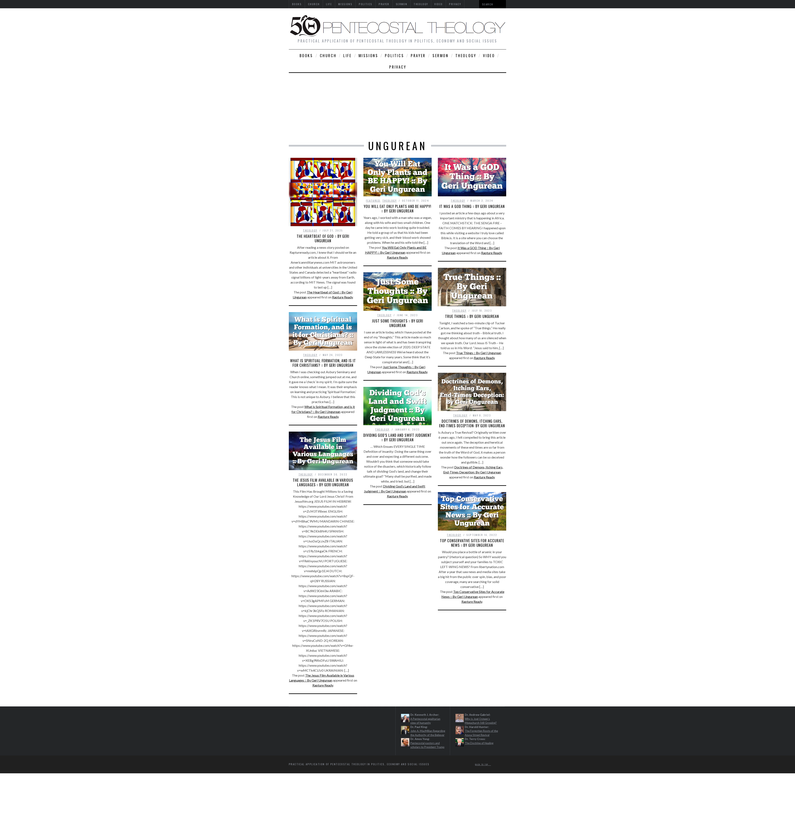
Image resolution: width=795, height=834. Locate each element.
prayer (418, 55)
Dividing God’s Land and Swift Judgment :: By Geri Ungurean (397, 437)
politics (394, 55)
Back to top (482, 764)
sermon (440, 55)
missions (368, 55)
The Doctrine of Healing (479, 743)
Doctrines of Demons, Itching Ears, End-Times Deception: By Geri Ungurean (472, 423)
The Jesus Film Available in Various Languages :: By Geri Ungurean (323, 482)
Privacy (397, 67)
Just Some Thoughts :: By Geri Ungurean (397, 323)
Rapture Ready (342, 297)
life (347, 55)
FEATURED (373, 200)
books (306, 55)
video (489, 55)
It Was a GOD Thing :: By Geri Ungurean (472, 206)
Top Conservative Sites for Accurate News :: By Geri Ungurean (472, 543)
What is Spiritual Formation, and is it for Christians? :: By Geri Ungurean (323, 363)
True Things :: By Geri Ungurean (472, 316)
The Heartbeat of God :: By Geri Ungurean (323, 238)
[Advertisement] (397, 104)
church (328, 55)
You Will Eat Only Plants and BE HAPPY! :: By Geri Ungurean (397, 209)
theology (465, 55)
